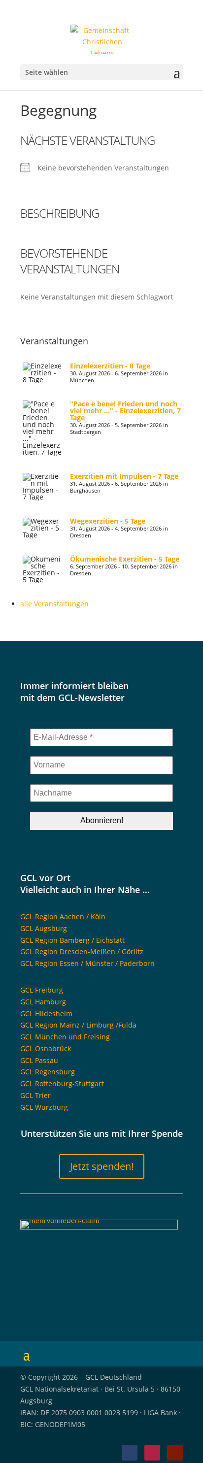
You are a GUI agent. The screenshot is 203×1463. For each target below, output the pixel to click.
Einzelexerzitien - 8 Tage (110, 365)
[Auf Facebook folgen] (129, 1453)
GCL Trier (35, 1095)
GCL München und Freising (65, 1036)
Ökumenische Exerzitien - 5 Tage (124, 559)
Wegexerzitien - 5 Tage (107, 521)
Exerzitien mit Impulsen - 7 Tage (124, 476)
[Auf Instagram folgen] (152, 1453)
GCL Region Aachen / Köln (62, 916)
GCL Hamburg (43, 1001)
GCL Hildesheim (46, 1013)
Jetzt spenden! (102, 1166)
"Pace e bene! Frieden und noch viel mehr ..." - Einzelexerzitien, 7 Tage (125, 410)
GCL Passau (39, 1060)
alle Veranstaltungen (54, 603)
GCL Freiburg (41, 990)
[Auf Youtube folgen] (175, 1453)
